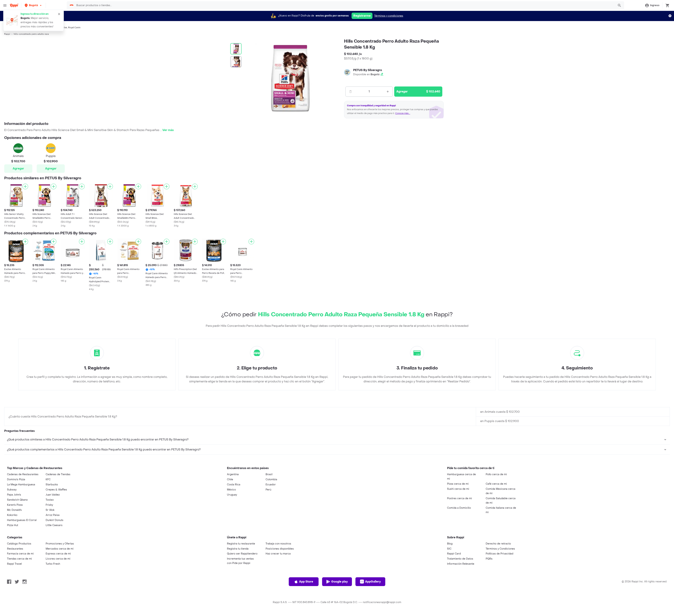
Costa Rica (233, 484)
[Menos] (350, 91)
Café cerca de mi (496, 484)
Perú (268, 489)
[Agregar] (25, 186)
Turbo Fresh (53, 564)
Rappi (7, 34)
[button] (33, 5)
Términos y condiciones (388, 16)
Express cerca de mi (58, 553)
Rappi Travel (14, 564)
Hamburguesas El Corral (22, 520)
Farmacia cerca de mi (20, 553)
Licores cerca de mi (58, 558)
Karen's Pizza (15, 505)
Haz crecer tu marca (278, 553)
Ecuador (271, 484)
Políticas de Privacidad (499, 553)
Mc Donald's (14, 510)
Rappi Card (454, 553)
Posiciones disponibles (280, 548)
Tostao (50, 500)
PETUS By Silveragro (367, 70)
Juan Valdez (53, 494)
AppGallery (373, 581)
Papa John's (14, 494)
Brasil (269, 474)
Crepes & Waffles (56, 489)
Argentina (233, 474)
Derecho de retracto (498, 543)
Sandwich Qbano (17, 500)
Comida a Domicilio (459, 508)
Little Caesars (54, 525)
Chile (230, 479)
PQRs (489, 558)
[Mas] (387, 91)
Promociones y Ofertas (60, 543)
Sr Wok (50, 510)
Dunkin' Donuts (54, 520)
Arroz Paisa (53, 515)
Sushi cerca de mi (458, 489)
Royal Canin (74, 27)
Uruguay (232, 494)
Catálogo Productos (19, 543)
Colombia (271, 479)
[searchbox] (344, 5)
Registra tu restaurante (241, 543)
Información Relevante (460, 564)
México (231, 489)
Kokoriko (12, 515)
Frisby (49, 505)
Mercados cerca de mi (60, 548)
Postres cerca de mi (459, 498)
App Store (306, 581)
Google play (339, 581)
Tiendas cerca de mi (19, 558)
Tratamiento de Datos (460, 558)
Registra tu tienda (238, 548)
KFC (48, 479)
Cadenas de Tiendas (58, 474)
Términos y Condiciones (500, 548)
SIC (449, 548)
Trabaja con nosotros (278, 543)
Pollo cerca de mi (496, 474)
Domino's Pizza (16, 479)
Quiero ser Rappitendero (242, 553)
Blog (449, 543)
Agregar (18, 168)
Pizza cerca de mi (458, 484)
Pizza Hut (12, 525)
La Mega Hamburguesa (21, 484)
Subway (11, 489)
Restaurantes (15, 548)
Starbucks (52, 484)
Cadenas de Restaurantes (22, 474)
